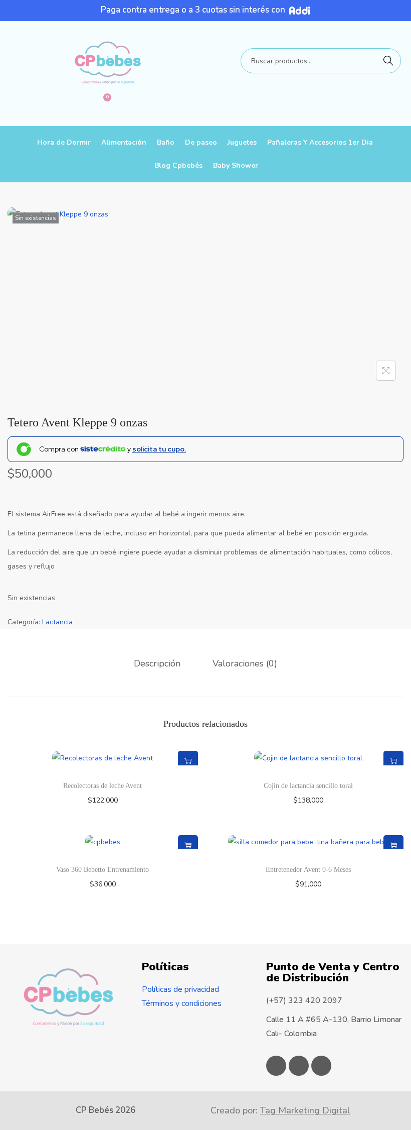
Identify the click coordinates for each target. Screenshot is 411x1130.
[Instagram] (299, 1066)
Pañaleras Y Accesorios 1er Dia (320, 142)
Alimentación (123, 142)
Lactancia (57, 622)
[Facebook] (276, 1066)
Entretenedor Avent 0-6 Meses (308, 869)
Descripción (157, 663)
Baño (165, 142)
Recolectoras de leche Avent (102, 785)
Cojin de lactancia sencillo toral (308, 785)
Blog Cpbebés (178, 165)
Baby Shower (235, 165)
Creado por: (280, 1110)
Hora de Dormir (64, 142)
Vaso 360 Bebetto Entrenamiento (102, 869)
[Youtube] (321, 1066)
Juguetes (242, 142)
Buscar (388, 60)
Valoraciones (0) (245, 663)
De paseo (201, 142)
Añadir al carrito (188, 761)
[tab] (157, 663)
